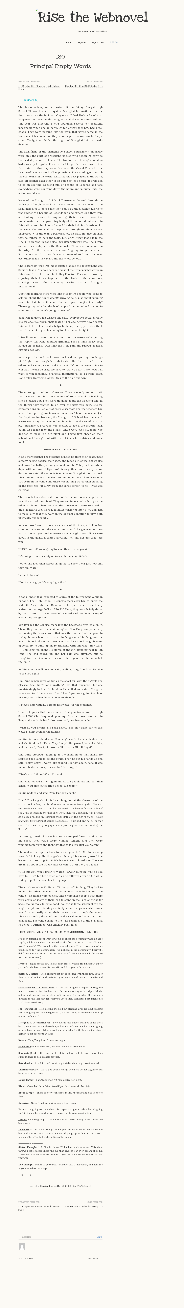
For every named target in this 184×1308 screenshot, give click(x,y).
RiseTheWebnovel (82, 1186)
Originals (81, 42)
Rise (68, 42)
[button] (28, 100)
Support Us (98, 42)
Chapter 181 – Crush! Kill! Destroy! (84, 86)
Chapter (44, 1186)
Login (99, 1236)
